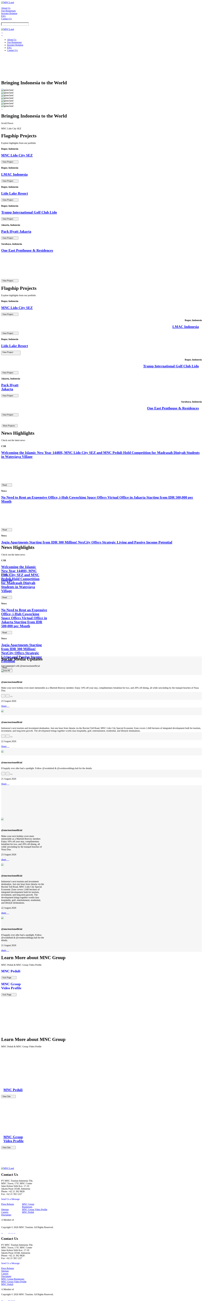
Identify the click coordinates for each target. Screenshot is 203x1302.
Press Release (7, 1204)
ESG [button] (3, 16)
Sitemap (5, 1209)
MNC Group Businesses (28, 1205)
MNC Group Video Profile (34, 1209)
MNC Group (20, 1289)
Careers (4, 1212)
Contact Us (6, 18)
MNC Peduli (28, 1212)
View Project (9, 162)
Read (6, 485)
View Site (8, 1096)
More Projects (9, 426)
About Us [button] (5, 8)
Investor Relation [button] (9, 13)
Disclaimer (6, 1215)
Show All (6, 671)
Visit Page (8, 977)
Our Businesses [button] (8, 10)
